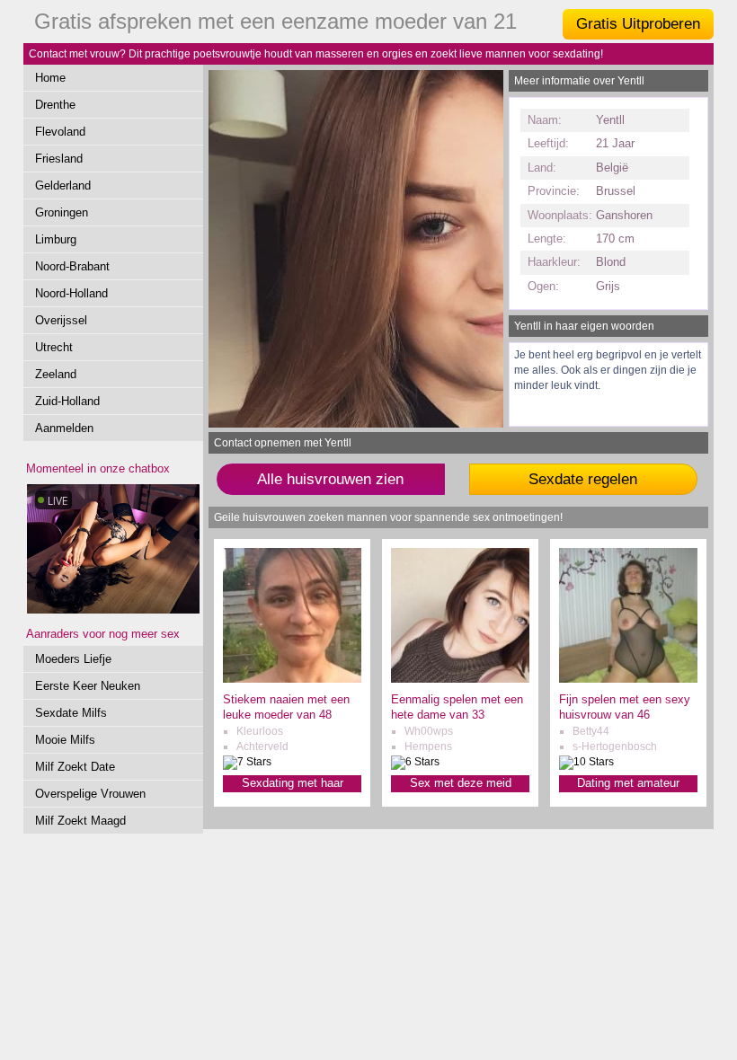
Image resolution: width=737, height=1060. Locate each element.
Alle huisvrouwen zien (330, 479)
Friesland (59, 158)
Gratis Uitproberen (638, 23)
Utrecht (54, 347)
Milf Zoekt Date (75, 766)
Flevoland (60, 131)
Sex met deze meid (460, 783)
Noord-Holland (71, 293)
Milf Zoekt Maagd (80, 820)
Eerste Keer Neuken (87, 686)
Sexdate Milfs (71, 713)
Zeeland (55, 374)
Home (50, 77)
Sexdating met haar (292, 783)
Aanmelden (64, 428)
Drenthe (55, 104)
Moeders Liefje (73, 659)
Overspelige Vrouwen (90, 793)
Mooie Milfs (65, 739)
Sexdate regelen (582, 479)
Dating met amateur (628, 783)
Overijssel (61, 320)
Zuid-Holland (67, 401)
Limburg (55, 239)
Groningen (61, 212)
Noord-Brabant (72, 266)
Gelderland (63, 185)
